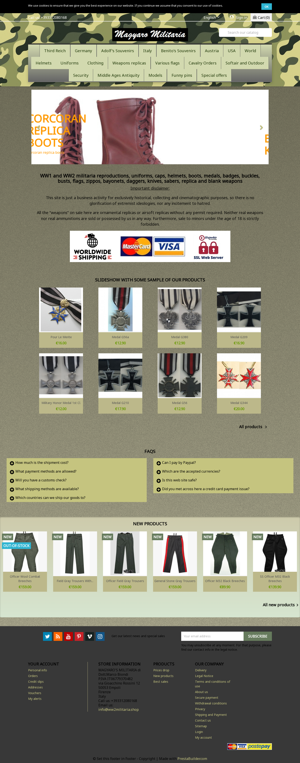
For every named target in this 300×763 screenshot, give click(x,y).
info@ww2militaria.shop (118, 709)
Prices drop (161, 670)
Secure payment (206, 697)
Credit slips (36, 681)
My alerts (35, 699)
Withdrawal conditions (211, 703)
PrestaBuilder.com (192, 758)
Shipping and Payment (211, 715)
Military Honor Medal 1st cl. (61, 403)
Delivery (200, 670)
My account (203, 737)
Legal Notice (204, 676)
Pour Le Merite (61, 337)
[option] (150, 127)
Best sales (160, 681)
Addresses (35, 687)
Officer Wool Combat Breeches (25, 578)
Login (199, 732)
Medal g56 (179, 403)
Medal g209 (239, 337)
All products (254, 427)
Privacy (200, 709)
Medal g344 (239, 403)
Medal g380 (179, 337)
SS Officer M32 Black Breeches (275, 578)
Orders (33, 676)
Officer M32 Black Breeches (225, 581)
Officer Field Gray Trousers (125, 581)
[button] (49, 127)
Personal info (37, 670)
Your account (43, 664)
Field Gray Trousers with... (75, 581)
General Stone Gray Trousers (174, 581)
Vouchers (34, 693)
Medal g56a (120, 337)
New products (163, 676)
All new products (281, 605)
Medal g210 (120, 403)
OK (267, 7)
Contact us (203, 720)
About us (201, 692)
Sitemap (201, 726)
